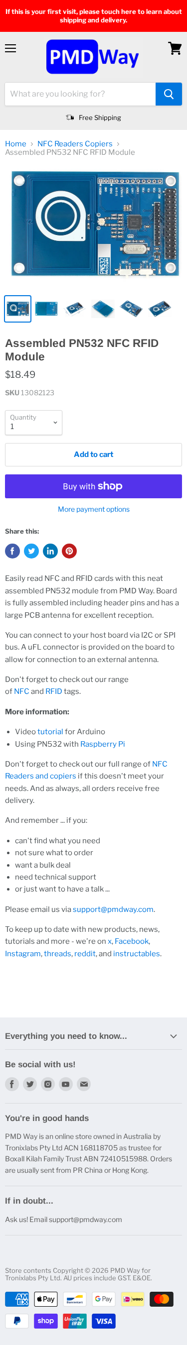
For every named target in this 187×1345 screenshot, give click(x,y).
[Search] (169, 94)
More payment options (94, 509)
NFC (21, 691)
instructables (136, 953)
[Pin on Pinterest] (69, 551)
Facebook (132, 941)
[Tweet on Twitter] (31, 551)
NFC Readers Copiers (75, 144)
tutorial (50, 731)
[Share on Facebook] (12, 551)
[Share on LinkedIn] (50, 551)
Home (15, 144)
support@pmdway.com (113, 909)
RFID (53, 691)
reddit (85, 953)
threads (57, 953)
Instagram (23, 953)
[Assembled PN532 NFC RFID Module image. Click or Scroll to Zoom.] (93, 227)
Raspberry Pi (102, 744)
